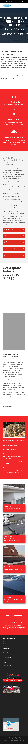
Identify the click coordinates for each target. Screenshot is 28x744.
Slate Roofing (7, 654)
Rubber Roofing (7, 657)
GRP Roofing (6, 662)
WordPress (14, 742)
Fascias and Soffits (8, 665)
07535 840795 (11, 276)
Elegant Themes (14, 740)
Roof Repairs (6, 660)
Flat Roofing (6, 668)
